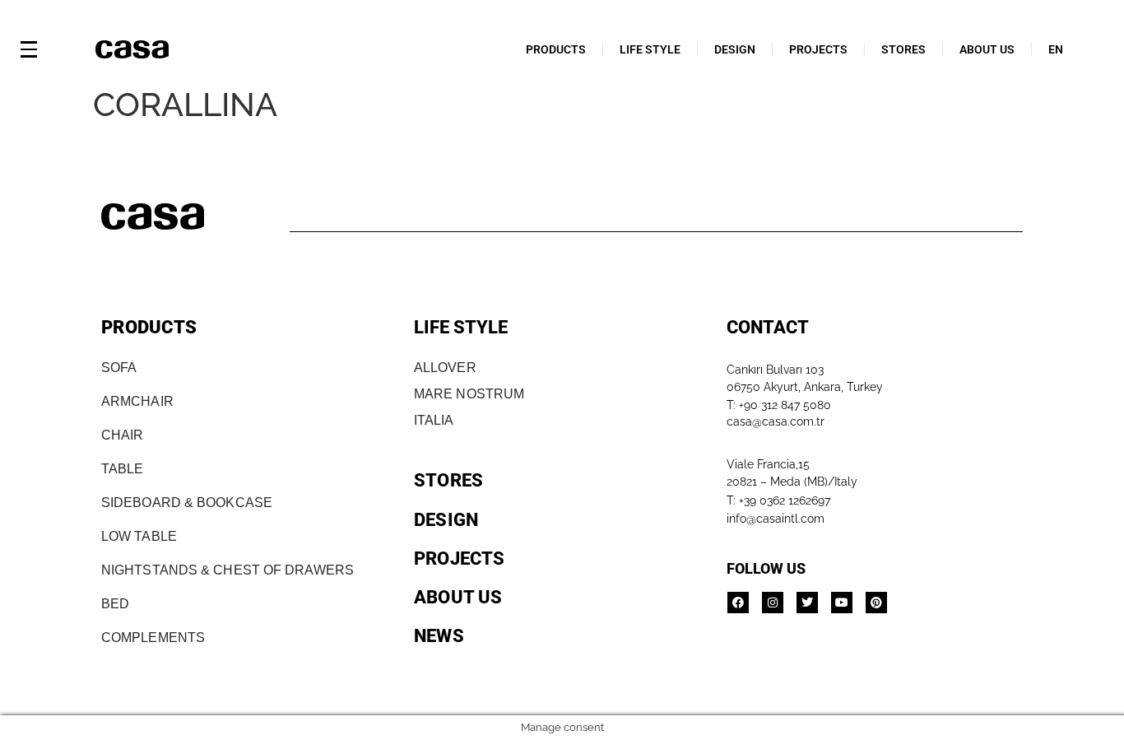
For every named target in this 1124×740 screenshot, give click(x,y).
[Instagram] (772, 602)
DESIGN (734, 49)
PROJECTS (818, 49)
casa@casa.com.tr (775, 421)
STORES (903, 49)
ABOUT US (987, 49)
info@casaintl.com (775, 518)
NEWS (439, 636)
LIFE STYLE (650, 49)
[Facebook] (738, 602)
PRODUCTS (556, 49)
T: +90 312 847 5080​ (779, 405)
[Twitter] (807, 602)
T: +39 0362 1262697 (778, 500)
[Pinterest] (876, 602)
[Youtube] (841, 602)
